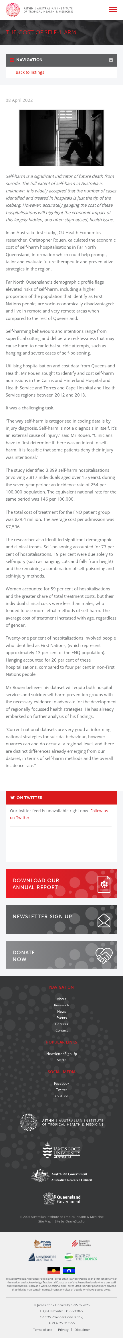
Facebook (61, 1083)
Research (61, 1005)
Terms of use (42, 1329)
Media (62, 1060)
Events (61, 1017)
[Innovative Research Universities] (80, 1244)
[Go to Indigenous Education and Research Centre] (53, 1270)
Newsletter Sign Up (61, 1053)
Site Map (44, 1221)
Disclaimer (82, 1329)
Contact (61, 1030)
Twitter (61, 1089)
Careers (61, 1024)
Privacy (63, 1329)
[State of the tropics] (80, 1257)
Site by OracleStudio (70, 1221)
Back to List (105, 788)
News (61, 1011)
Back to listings (30, 72)
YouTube (62, 1096)
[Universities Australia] (42, 1257)
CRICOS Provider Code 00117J (61, 1317)
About (61, 998)
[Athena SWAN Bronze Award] (42, 1243)
